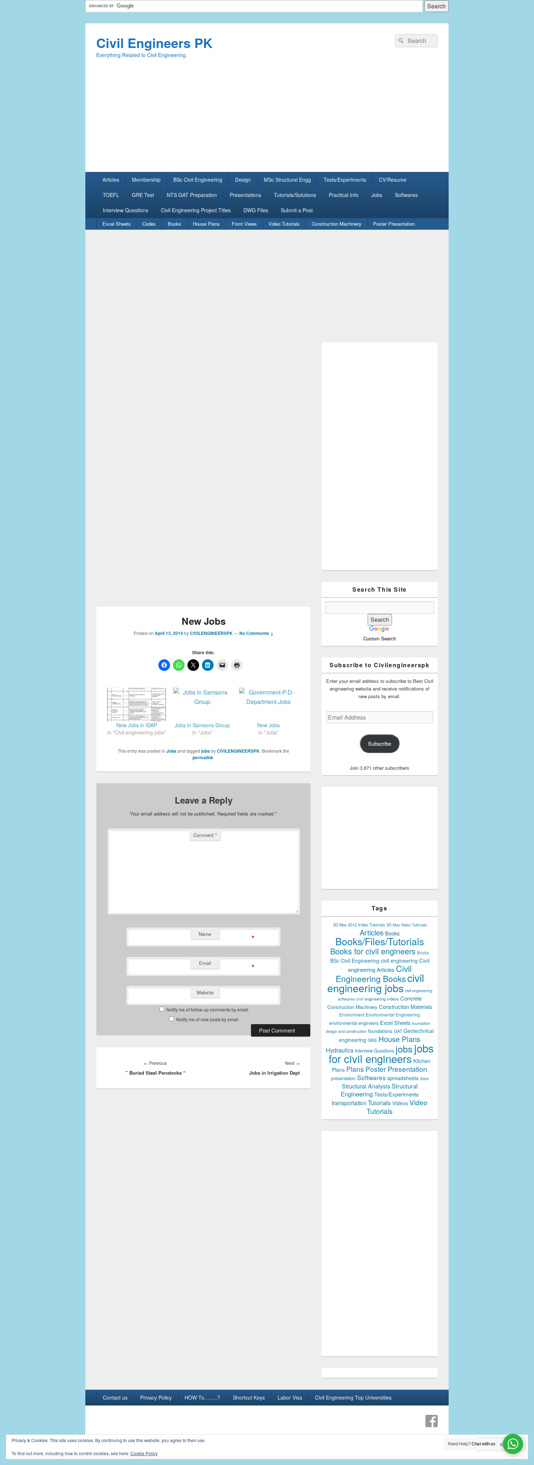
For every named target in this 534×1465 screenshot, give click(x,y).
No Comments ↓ (256, 633)
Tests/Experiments (345, 179)
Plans (355, 1069)
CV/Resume (392, 179)
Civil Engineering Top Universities (353, 1397)
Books (174, 223)
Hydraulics (339, 1050)
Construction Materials (405, 1006)
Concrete (411, 998)
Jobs (376, 194)
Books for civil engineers (373, 951)
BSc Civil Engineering (197, 179)
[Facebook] (431, 1421)
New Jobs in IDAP (136, 725)
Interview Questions (125, 210)
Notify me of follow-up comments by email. (207, 1009)
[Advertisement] (267, 121)
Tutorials (379, 1102)
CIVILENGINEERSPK (211, 633)
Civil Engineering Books (374, 973)
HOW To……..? (202, 1397)
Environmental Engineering (393, 1015)
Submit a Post (297, 210)
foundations (380, 1030)
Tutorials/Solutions (295, 194)
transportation (349, 1103)
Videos (400, 1103)
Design (243, 179)
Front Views (244, 223)
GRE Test (143, 194)
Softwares (406, 194)
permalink (203, 757)
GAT (398, 1031)
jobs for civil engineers (381, 1053)
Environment (351, 1015)
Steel (424, 1078)
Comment (205, 835)
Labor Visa (290, 1397)
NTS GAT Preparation (192, 194)
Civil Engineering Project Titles (196, 210)
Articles (110, 179)
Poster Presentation (394, 223)
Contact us (115, 1397)
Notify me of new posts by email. (207, 1019)
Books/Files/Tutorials (379, 941)
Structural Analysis (366, 1086)
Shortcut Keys (249, 1397)
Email (205, 962)
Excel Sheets (116, 223)
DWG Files (255, 210)
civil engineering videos (377, 999)
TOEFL (111, 194)
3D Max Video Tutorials (406, 924)
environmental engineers (354, 1023)
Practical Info (344, 194)
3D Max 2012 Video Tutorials (359, 924)
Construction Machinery (336, 223)
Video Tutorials (284, 223)
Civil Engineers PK (154, 42)
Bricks (423, 952)
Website (205, 992)
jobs (205, 751)
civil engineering (399, 960)
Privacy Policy (156, 1397)
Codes (149, 223)
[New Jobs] (268, 704)
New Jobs (268, 725)
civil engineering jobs (375, 982)
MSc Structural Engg (287, 179)
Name (205, 933)
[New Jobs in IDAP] (136, 704)
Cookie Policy (144, 1453)
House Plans (206, 223)
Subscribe (379, 743)
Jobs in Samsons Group (202, 725)
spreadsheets (402, 1078)
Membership (146, 179)
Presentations (245, 194)
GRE (372, 1040)
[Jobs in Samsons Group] (202, 704)
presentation (343, 1078)
